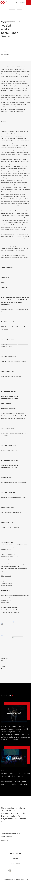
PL (16, 2)
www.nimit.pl (4, 840)
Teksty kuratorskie (6, 576)
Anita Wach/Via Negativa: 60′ (11, 512)
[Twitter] (3, 669)
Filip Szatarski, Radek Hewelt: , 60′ (14, 482)
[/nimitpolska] (14, 853)
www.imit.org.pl (5, 602)
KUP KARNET (5, 329)
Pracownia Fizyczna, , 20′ (11, 527)
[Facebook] (1, 669)
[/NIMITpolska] (11, 853)
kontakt (15, 858)
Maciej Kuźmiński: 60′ (9, 450)
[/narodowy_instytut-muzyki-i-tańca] (17, 853)
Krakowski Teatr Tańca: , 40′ (15, 497)
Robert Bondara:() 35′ (13, 361)
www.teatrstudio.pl (6, 549)
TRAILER (3, 121)
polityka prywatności (15, 863)
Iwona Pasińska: (11, 376)
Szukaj (23, 2)
